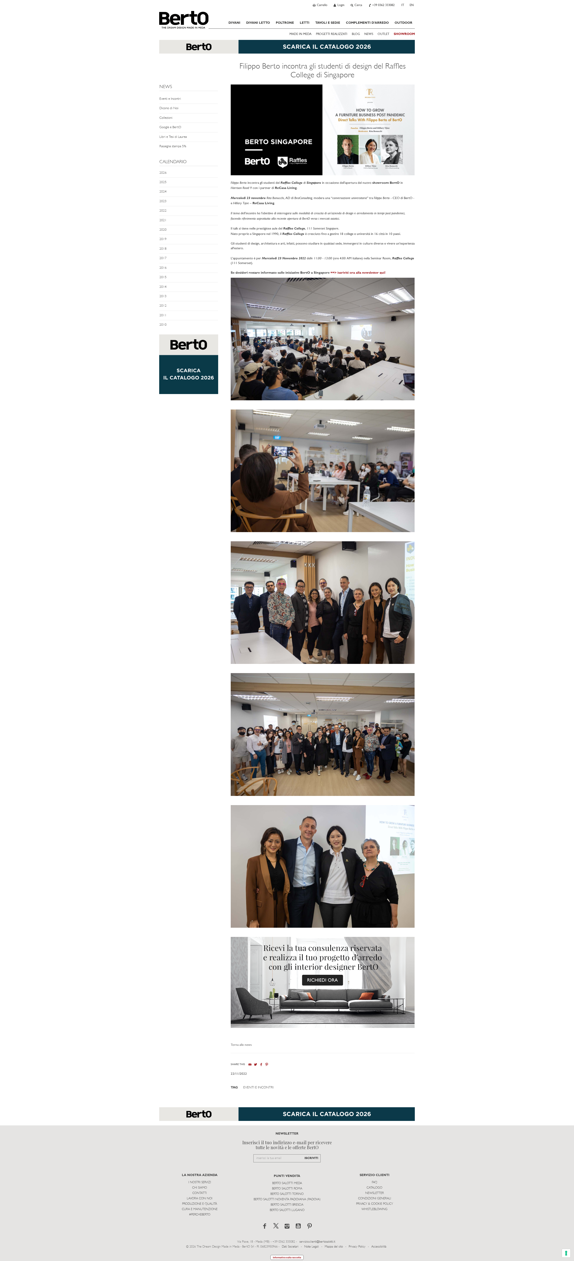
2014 (163, 287)
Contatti (199, 1193)
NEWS (368, 34)
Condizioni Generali (374, 1198)
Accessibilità (378, 1246)
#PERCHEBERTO (199, 1214)
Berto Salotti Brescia (287, 1205)
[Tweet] (255, 1064)
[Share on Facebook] (261, 1064)
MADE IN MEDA (300, 34)
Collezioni (165, 118)
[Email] (250, 1064)
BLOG (356, 34)
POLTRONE (285, 22)
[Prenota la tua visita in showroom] (287, 49)
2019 (163, 239)
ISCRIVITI (311, 1158)
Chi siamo (199, 1188)
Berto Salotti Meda (287, 1183)
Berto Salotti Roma (287, 1188)
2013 (163, 296)
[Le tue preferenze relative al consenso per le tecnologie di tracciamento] (566, 1253)
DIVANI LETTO (258, 22)
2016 (163, 268)
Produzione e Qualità (199, 1204)
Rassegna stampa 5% (172, 146)
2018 (163, 249)
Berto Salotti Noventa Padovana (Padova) (287, 1199)
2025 (163, 182)
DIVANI (234, 22)
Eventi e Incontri (170, 99)
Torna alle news (241, 1045)
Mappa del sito (334, 1246)
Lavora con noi (199, 1198)
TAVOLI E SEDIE (327, 22)
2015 (163, 277)
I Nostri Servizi (199, 1182)
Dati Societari (290, 1246)
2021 (163, 220)
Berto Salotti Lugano (287, 1210)
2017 (163, 258)
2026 (163, 173)
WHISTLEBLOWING (374, 1209)
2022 (163, 210)
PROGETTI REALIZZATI (331, 34)
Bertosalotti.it (184, 20)
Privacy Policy (357, 1246)
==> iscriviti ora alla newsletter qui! (357, 273)
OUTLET (383, 34)
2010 (163, 325)
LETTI (304, 22)
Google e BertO (170, 127)
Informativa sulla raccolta (287, 1257)
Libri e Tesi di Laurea (173, 137)
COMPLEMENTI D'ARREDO (367, 22)
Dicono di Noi (168, 108)
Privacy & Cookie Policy (374, 1204)
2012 (163, 306)
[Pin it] (266, 1064)
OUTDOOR (403, 22)
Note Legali (311, 1246)
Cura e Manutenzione (199, 1209)
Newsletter (374, 1193)
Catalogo (374, 1188)
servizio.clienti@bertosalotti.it (317, 1242)
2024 (163, 191)
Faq (374, 1182)
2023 (163, 201)
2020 (163, 230)
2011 (163, 315)
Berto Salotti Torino (287, 1194)
